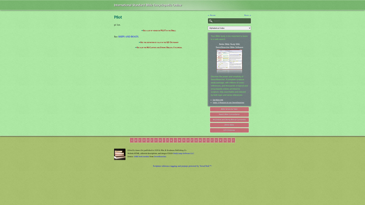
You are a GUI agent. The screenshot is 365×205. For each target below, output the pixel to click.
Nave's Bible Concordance (229, 114)
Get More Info (218, 100)
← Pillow (212, 15)
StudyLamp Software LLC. (183, 153)
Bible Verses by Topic (229, 109)
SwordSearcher (160, 156)
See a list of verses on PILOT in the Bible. (159, 30)
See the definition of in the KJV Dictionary (159, 42)
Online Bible (229, 125)
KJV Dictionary (229, 130)
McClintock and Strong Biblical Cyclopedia (229, 120)
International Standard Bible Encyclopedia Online (148, 5)
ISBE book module (141, 156)
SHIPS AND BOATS (128, 36)
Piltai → (247, 15)
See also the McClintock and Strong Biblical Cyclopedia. (159, 47)
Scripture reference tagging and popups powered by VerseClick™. (182, 165)
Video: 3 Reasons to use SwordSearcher (228, 103)
